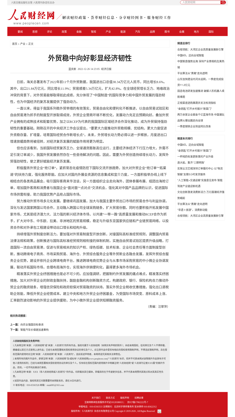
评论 (49, 31)
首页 (14, 43)
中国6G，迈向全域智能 (190, 55)
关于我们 (96, 398)
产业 (108, 31)
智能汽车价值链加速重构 (34, 329)
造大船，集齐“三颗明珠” (191, 162)
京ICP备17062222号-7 (137, 402)
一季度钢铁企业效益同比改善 (194, 126)
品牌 (152, 31)
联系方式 (110, 398)
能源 (123, 31)
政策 (64, 31)
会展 (181, 31)
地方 (196, 31)
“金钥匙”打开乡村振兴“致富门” (194, 108)
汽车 (137, 31)
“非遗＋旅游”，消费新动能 (192, 209)
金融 (79, 31)
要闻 (20, 31)
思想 (34, 31)
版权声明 (124, 398)
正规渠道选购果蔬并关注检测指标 (196, 102)
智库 (93, 31)
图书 (167, 31)
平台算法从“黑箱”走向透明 (192, 73)
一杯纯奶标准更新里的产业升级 (195, 156)
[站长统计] (159, 411)
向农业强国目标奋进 (32, 324)
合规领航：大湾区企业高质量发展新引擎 (200, 49)
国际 (211, 31)
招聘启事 (139, 398)
